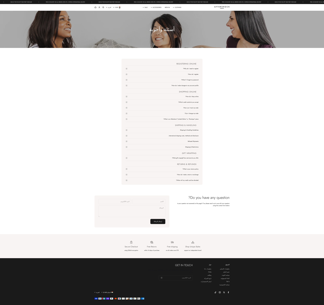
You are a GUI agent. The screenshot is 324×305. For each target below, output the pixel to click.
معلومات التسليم (225, 269)
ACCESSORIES (157, 7)
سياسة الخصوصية (224, 285)
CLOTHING (178, 7)
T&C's (228, 282)
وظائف (209, 275)
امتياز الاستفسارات (206, 282)
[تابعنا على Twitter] (224, 292)
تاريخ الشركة (207, 278)
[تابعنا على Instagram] (220, 292)
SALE (146, 7)
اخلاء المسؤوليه (225, 278)
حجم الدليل (226, 272)
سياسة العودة (226, 275)
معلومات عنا (207, 269)
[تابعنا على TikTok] (215, 292)
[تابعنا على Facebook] (228, 292)
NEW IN (167, 7)
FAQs (209, 272)
